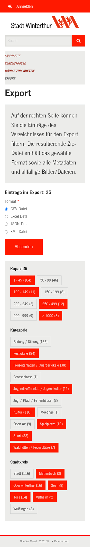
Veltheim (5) (44, 497)
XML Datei (18, 232)
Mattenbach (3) (50, 474)
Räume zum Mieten (19, 71)
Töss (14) (20, 497)
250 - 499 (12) (53, 304)
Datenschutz (62, 541)
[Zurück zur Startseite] (45, 23)
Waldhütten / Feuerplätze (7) (34, 448)
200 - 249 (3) (23, 304)
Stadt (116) (22, 474)
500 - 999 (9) (23, 316)
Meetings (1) (49, 412)
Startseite (12, 56)
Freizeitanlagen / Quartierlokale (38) (40, 365)
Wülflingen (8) (24, 509)
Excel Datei (19, 216)
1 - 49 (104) (22, 280)
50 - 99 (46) (49, 280)
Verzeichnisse (15, 63)
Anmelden (24, 6)
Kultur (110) (23, 412)
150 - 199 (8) (54, 292)
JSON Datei (19, 224)
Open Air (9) (22, 424)
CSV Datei (18, 209)
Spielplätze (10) (51, 424)
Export (10, 78)
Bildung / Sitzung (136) (31, 342)
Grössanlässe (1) (26, 377)
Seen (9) (57, 486)
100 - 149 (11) (24, 292)
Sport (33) (21, 436)
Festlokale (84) (24, 354)
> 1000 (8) (50, 316)
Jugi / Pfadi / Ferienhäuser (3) (36, 400)
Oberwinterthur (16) (28, 486)
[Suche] (79, 40)
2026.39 (44, 541)
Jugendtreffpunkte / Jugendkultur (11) (41, 389)
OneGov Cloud (29, 541)
